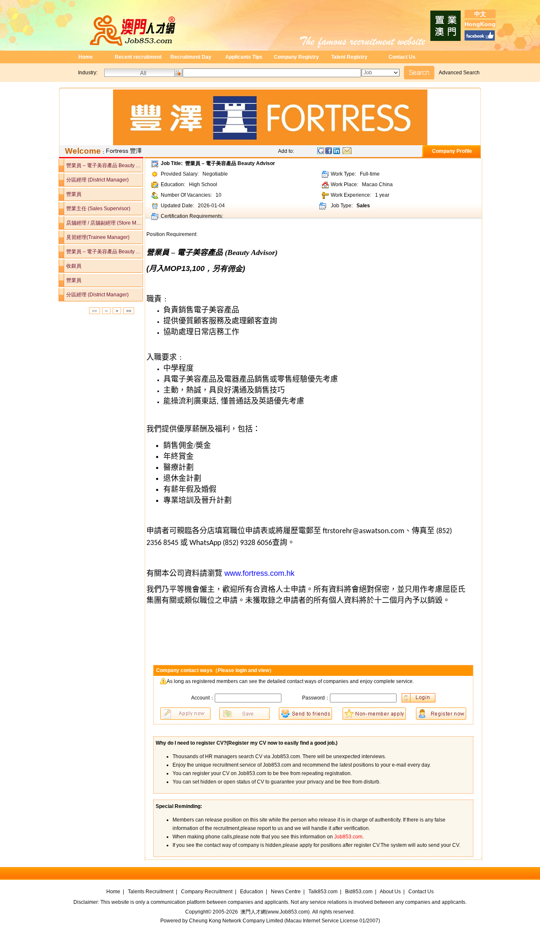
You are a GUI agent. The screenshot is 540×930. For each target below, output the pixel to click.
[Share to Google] (320, 153)
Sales (363, 206)
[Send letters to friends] (347, 153)
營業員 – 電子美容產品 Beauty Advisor (101, 165)
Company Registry (296, 57)
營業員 (70, 194)
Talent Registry (349, 57)
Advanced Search (459, 73)
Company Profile (450, 151)
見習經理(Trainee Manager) (94, 237)
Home (85, 57)
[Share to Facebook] (329, 153)
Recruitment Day (190, 57)
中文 (480, 14)
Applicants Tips (243, 57)
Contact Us (402, 57)
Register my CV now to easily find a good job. (282, 743)
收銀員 (70, 266)
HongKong (480, 24)
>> (128, 310)
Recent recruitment (138, 57)
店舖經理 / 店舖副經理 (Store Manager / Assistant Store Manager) (101, 223)
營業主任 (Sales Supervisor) (94, 208)
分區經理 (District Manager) (94, 180)
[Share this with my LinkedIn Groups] (338, 153)
